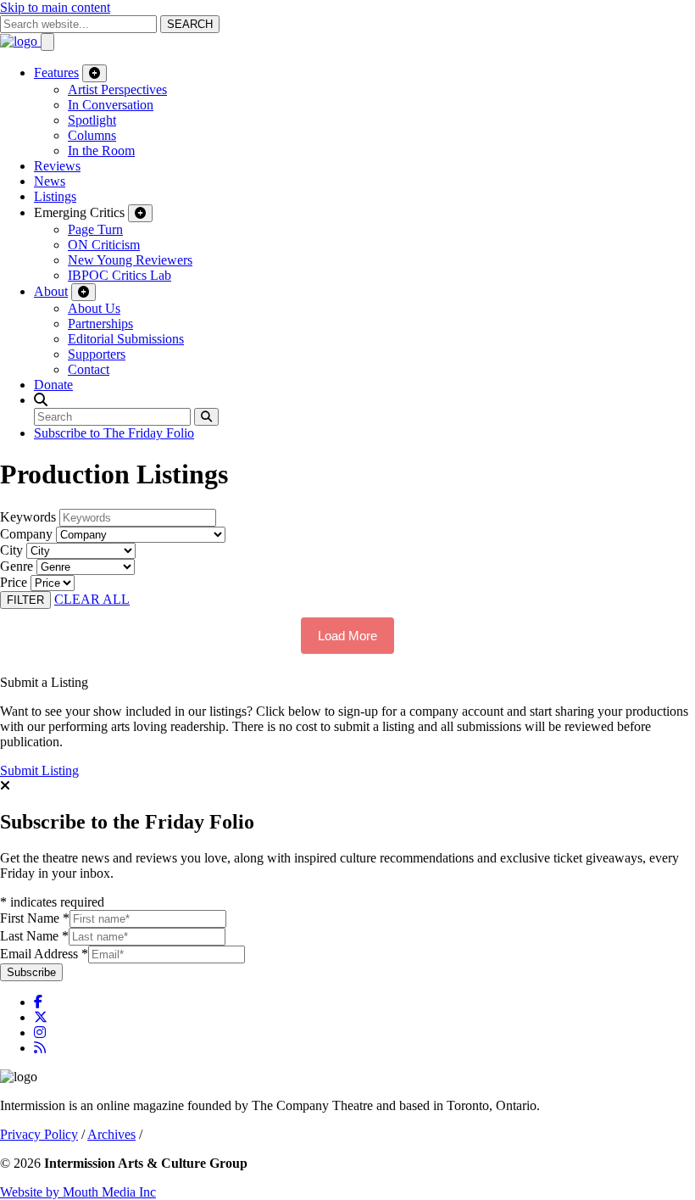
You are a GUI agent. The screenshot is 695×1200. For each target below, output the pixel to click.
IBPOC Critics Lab (119, 275)
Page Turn (95, 229)
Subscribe (31, 972)
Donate (53, 384)
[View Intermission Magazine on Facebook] (38, 1002)
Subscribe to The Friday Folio (114, 433)
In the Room (101, 150)
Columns (92, 135)
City (11, 550)
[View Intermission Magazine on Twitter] (40, 1017)
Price (13, 582)
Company (26, 534)
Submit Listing (39, 770)
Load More (347, 635)
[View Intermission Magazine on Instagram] (40, 1032)
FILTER (25, 600)
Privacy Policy (39, 1134)
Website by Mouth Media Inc (78, 1192)
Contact (88, 369)
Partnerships (100, 323)
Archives (111, 1134)
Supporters (96, 354)
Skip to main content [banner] (55, 7)
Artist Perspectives (117, 89)
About (51, 291)
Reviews (57, 166)
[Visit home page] (20, 41)
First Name (35, 918)
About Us (94, 308)
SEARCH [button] (190, 24)
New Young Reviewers (130, 260)
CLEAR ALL (92, 599)
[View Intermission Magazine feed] (40, 1048)
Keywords (28, 517)
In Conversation (110, 105)
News (49, 181)
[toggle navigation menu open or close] (47, 42)
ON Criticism (104, 244)
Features (56, 72)
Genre (16, 566)
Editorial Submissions (126, 339)
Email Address (44, 953)
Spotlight (92, 120)
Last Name (34, 936)
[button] (40, 400)
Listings (55, 196)
